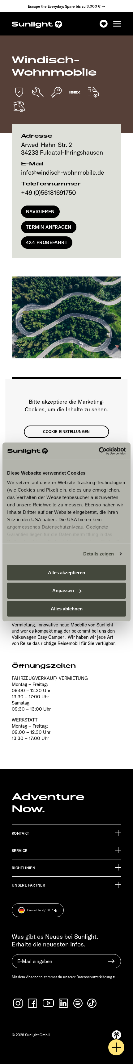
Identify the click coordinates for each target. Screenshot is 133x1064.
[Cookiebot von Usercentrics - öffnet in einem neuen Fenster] (99, 451)
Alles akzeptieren (66, 572)
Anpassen (63, 590)
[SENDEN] (111, 961)
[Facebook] (33, 1003)
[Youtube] (48, 1003)
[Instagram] (18, 1003)
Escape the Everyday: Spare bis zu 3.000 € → (66, 6)
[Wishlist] (103, 24)
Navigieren (40, 211)
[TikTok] (92, 1003)
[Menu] (117, 24)
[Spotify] (78, 1003)
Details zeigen (98, 553)
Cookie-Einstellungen (66, 431)
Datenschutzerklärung (94, 977)
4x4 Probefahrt (46, 242)
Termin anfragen (48, 227)
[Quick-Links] (116, 1047)
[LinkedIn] (64, 1003)
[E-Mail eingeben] (57, 964)
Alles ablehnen (67, 608)
